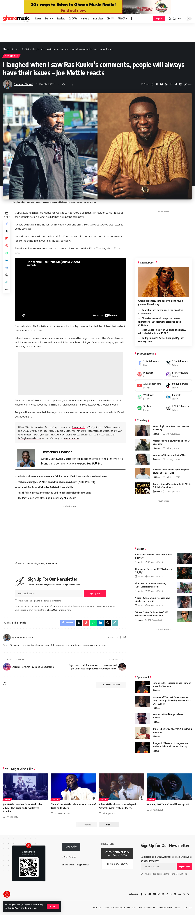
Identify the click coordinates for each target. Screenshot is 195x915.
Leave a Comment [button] (112, 684)
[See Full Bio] (104, 463)
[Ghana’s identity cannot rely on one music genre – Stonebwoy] (163, 282)
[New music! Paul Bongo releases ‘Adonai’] (142, 718)
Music (157, 434)
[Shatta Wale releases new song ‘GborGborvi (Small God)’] (184, 587)
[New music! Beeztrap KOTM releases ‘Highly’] (184, 573)
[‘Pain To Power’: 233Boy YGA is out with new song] (142, 733)
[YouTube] (150, 894)
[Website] (116, 637)
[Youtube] (149, 385)
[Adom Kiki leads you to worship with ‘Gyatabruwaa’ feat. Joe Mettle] (121, 786)
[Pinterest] (149, 374)
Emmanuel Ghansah (23, 84)
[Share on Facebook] (152, 84)
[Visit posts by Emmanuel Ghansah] (7, 637)
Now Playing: (70, 857)
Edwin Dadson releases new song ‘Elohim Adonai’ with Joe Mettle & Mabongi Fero (62, 476)
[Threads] (178, 408)
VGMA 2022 (51, 563)
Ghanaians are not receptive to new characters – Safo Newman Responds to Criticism (159, 322)
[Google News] (154, 894)
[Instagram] (124, 637)
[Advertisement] (97, 32)
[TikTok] (167, 894)
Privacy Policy (100, 606)
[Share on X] (157, 84)
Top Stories (11, 56)
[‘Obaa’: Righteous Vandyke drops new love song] (142, 430)
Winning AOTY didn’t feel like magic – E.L (169, 804)
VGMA (41, 563)
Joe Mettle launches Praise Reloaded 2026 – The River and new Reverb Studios (23, 808)
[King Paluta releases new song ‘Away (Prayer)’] (184, 558)
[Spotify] (149, 408)
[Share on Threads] (180, 84)
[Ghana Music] (16, 18)
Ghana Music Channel (56, 610)
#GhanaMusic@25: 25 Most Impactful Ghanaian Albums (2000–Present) (56, 481)
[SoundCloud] (179, 894)
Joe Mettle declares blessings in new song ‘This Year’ (47, 497)
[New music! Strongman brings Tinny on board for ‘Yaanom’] (142, 687)
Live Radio (71, 846)
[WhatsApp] (149, 397)
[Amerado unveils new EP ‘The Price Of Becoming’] (142, 445)
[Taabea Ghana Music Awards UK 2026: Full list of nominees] (142, 488)
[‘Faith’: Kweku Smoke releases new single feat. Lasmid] (184, 602)
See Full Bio (94, 463)
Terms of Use (31, 908)
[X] (178, 363)
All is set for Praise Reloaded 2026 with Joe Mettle (45, 487)
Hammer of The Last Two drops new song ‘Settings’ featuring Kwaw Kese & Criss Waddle (172, 700)
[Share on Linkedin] (171, 84)
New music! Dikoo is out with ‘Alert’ (170, 455)
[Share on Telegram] (176, 84)
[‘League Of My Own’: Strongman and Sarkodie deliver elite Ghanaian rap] (142, 747)
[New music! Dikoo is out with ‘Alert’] (142, 459)
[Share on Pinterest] (161, 84)
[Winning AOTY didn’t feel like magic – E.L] (169, 786)
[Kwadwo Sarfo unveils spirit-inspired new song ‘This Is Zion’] (142, 473)
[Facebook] (121, 637)
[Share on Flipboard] (6, 238)
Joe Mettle (32, 563)
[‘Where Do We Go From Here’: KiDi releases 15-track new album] (184, 616)
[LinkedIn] (178, 397)
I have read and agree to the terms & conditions (39, 600)
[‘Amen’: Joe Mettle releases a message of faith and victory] (73, 786)
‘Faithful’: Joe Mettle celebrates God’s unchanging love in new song (54, 492)
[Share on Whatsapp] (166, 84)
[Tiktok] (178, 385)
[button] (53, 906)
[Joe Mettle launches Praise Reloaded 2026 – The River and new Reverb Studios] (25, 786)
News (157, 491)
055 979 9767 (71, 438)
